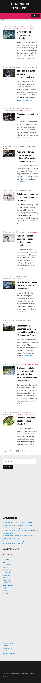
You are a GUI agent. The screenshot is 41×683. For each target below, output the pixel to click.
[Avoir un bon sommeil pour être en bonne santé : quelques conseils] (9, 238)
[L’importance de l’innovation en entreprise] (9, 34)
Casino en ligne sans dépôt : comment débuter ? (26, 420)
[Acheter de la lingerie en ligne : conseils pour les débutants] (9, 196)
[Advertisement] (20, 493)
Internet (31, 67)
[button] (35, 15)
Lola (36, 67)
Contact (5, 646)
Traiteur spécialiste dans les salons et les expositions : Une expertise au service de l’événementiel (27, 374)
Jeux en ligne (23, 414)
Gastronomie (28, 364)
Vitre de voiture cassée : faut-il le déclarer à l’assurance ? (27, 285)
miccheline (6, 322)
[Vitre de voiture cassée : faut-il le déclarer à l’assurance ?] (9, 285)
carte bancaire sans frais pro (12, 528)
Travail (5, 590)
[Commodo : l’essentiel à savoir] (9, 116)
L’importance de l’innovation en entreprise (24, 35)
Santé (30, 232)
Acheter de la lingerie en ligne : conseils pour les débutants (27, 197)
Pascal (5, 148)
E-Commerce (7, 572)
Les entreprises (22, 28)
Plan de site (6, 651)
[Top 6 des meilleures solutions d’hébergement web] (9, 73)
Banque (5, 567)
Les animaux (7, 583)
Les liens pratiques (9, 653)
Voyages (27, 320)
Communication (8, 570)
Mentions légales (8, 643)
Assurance (32, 146)
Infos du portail (8, 648)
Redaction (32, 28)
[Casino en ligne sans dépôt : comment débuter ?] (9, 421)
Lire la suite (29, 58)
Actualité (22, 110)
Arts (4, 562)
